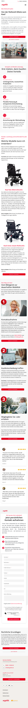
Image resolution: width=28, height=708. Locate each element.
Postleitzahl (6, 583)
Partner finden (6, 695)
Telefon (5, 573)
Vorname (6, 557)
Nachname (6, 562)
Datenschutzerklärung (16, 603)
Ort (4, 588)
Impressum (5, 690)
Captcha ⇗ (17, 615)
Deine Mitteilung (7, 594)
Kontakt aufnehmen (14, 36)
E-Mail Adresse (7, 567)
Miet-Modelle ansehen (14, 39)
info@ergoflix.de (19, 337)
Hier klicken (13, 613)
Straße (5, 578)
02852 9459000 (17, 335)
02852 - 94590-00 (9, 665)
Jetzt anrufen (14, 651)
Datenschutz (5, 693)
